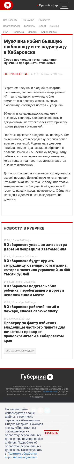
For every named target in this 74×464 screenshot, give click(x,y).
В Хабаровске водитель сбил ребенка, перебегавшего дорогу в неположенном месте (34, 290)
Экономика (28, 20)
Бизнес (54, 25)
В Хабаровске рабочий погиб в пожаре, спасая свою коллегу (31, 309)
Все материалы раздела (20, 351)
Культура (29, 25)
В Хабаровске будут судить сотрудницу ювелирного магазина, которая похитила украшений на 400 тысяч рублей (37, 267)
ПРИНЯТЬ (51, 433)
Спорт (42, 25)
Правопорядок (11, 25)
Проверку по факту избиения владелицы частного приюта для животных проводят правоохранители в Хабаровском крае (34, 332)
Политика (18, 31)
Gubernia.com (50, 391)
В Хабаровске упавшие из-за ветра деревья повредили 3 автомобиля (35, 246)
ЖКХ (5, 31)
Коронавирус (49, 31)
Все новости (10, 20)
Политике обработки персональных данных (21, 455)
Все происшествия (16, 74)
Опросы (32, 31)
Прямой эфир (48, 5)
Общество (44, 20)
